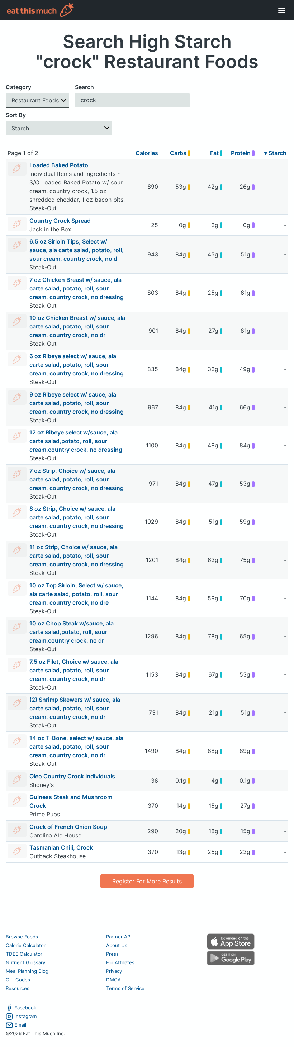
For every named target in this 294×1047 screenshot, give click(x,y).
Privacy (114, 971)
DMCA (113, 980)
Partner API (119, 937)
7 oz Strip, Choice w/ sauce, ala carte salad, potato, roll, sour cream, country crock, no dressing (76, 479)
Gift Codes (18, 980)
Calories (147, 153)
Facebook (25, 1007)
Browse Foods (22, 937)
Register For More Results (147, 881)
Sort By (16, 115)
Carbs (179, 153)
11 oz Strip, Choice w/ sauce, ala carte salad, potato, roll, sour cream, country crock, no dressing (76, 555)
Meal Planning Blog (27, 971)
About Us (116, 945)
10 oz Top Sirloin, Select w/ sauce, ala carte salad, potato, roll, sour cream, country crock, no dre (76, 594)
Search (84, 87)
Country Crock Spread (60, 220)
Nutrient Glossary (25, 962)
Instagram (25, 1016)
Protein (241, 153)
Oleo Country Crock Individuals (72, 776)
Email (20, 1025)
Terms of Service (125, 988)
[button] (37, 100)
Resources (17, 988)
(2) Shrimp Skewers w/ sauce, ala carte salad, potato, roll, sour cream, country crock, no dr (74, 708)
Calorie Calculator (26, 945)
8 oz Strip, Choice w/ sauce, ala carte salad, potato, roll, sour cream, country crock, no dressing (76, 517)
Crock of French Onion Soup (68, 826)
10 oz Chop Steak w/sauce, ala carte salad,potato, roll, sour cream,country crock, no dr (71, 632)
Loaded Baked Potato (58, 165)
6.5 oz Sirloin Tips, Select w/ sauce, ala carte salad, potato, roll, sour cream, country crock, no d (76, 250)
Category (18, 87)
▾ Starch (275, 153)
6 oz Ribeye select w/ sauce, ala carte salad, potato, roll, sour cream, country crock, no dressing (76, 364)
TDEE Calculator (24, 954)
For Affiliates (120, 962)
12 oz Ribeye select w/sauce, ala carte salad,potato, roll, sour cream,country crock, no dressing (75, 441)
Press (112, 954)
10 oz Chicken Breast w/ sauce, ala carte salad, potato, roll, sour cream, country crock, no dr (77, 326)
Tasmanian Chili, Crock (61, 847)
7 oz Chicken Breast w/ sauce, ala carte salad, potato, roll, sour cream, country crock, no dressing (76, 288)
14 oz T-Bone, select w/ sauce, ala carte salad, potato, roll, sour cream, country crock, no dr (76, 746)
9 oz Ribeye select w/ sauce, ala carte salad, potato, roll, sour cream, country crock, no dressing (76, 403)
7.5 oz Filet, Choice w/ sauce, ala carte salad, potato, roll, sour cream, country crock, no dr (73, 670)
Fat (215, 153)
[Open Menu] (281, 10)
